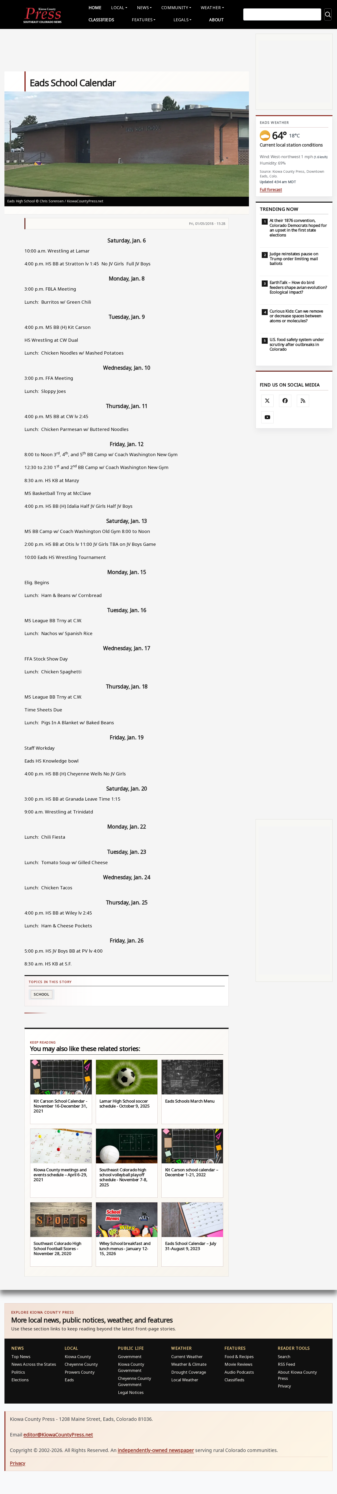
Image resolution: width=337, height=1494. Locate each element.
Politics (18, 1372)
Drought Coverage (188, 1372)
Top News (20, 1356)
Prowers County (79, 1372)
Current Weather (187, 1356)
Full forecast (271, 189)
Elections (20, 1380)
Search (284, 1356)
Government (130, 1356)
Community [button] (174, 7)
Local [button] (117, 7)
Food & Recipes (239, 1356)
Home (95, 7)
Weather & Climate (188, 1364)
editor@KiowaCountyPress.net (58, 1434)
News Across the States (33, 1364)
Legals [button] (181, 19)
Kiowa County (78, 1356)
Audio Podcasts (239, 1372)
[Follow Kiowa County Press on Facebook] (285, 401)
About (216, 19)
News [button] (143, 7)
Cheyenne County (81, 1364)
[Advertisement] (294, 623)
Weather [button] (211, 7)
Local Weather (184, 1380)
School (41, 994)
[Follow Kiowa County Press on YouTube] (267, 417)
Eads (69, 1380)
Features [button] (142, 19)
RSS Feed (286, 1364)
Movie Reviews (238, 1364)
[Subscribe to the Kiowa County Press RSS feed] (303, 401)
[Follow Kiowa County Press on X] (267, 401)
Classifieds (101, 19)
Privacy (284, 1386)
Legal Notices (131, 1392)
